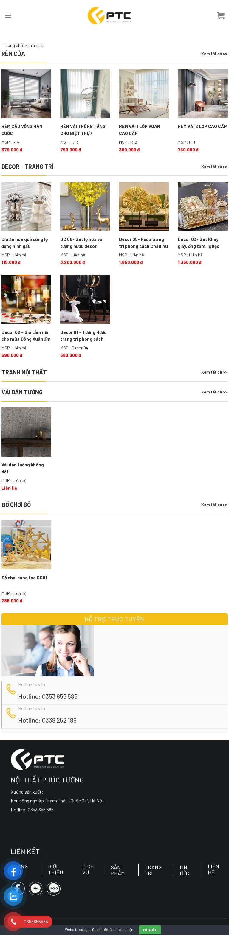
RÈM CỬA (13, 53)
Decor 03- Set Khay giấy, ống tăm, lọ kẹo (198, 243)
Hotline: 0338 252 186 (47, 720)
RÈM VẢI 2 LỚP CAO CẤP (202, 126)
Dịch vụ (88, 869)
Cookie (97, 929)
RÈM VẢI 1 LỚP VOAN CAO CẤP (139, 130)
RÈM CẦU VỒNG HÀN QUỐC (21, 130)
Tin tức (184, 870)
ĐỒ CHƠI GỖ (16, 504)
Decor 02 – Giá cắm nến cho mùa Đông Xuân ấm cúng (26, 336)
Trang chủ (13, 45)
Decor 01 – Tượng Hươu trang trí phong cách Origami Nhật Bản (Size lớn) (84, 336)
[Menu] (8, 15)
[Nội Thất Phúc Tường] (109, 15)
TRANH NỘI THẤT (24, 372)
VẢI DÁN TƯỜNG (22, 392)
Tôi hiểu (150, 930)
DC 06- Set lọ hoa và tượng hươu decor (81, 243)
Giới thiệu (55, 869)
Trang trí (153, 870)
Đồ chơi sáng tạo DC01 (24, 577)
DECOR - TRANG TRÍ (27, 166)
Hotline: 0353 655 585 (48, 696)
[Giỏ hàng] (221, 15)
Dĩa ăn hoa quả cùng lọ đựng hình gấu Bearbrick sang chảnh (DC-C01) (24, 243)
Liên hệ (213, 869)
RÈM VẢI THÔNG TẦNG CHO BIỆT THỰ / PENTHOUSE (83, 130)
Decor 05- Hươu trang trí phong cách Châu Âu (143, 243)
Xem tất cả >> (214, 53)
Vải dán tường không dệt (22, 468)
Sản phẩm (118, 870)
